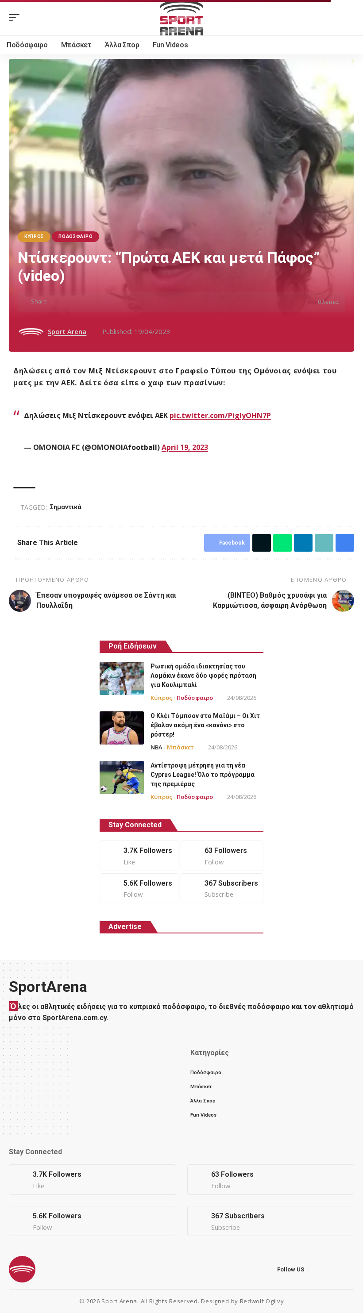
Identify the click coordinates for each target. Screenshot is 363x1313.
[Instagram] (139, 888)
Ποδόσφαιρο (75, 236)
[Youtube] (222, 888)
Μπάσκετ (180, 747)
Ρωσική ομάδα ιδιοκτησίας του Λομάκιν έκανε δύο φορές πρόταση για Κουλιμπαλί (203, 675)
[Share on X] (70, 302)
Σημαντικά (65, 507)
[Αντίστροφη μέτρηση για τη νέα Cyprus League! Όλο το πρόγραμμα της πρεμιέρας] (122, 777)
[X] (222, 856)
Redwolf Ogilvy (262, 1301)
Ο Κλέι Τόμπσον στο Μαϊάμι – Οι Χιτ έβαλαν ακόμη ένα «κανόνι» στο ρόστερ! (205, 725)
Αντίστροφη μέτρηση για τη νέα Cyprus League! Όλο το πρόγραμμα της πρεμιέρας (203, 774)
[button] (16, 17)
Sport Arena (67, 331)
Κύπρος (34, 236)
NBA (156, 747)
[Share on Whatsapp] (83, 302)
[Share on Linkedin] (97, 302)
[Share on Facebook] (56, 302)
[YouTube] (338, 1269)
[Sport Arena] (181, 17)
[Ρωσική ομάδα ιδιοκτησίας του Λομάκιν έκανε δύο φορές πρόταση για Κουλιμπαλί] (122, 678)
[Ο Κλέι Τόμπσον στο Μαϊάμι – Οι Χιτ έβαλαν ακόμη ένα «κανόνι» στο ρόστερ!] (122, 728)
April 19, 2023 (185, 447)
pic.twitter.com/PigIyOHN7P (220, 415)
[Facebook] (139, 856)
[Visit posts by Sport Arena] (31, 332)
